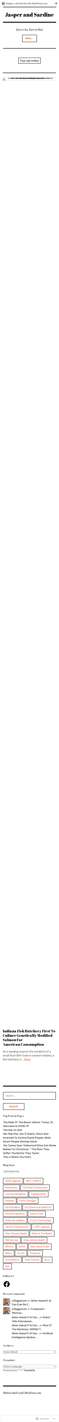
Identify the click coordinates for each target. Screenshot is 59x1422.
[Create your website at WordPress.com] (29, 3)
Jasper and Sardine (29, 14)
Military (9, 1246)
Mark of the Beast (42, 1233)
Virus (47, 1259)
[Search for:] (29, 1095)
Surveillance (12, 1259)
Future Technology (40, 1220)
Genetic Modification (17, 1226)
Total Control (32, 1259)
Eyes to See (36, 1213)
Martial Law (11, 1240)
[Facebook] (6, 1284)
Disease (9, 1200)
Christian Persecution (35, 1187)
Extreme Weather (15, 1213)
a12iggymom (19, 1300)
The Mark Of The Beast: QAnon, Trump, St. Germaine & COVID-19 (28, 1124)
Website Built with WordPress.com (22, 1392)
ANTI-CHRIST (33, 1180)
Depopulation (38, 1194)
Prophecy (35, 1253)
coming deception (15, 1194)
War (7, 1266)
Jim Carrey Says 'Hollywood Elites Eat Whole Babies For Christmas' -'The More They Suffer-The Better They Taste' (29, 1149)
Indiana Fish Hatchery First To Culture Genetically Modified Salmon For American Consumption (29, 1038)
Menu (28, 38)
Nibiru (8, 1253)
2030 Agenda (13, 1180)
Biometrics (11, 1187)
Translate (29, 1370)
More (27, 1059)
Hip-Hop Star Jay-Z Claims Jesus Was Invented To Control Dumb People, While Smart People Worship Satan (27, 1137)
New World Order (39, 1246)
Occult (21, 1253)
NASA (22, 1246)
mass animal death (34, 1240)
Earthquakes (12, 1207)
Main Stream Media (16, 1233)
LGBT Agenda (42, 1226)
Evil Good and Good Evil (38, 1207)
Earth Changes (27, 1200)
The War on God (12, 1129)
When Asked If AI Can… (25, 1317)
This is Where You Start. (17, 1156)
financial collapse (15, 1220)
